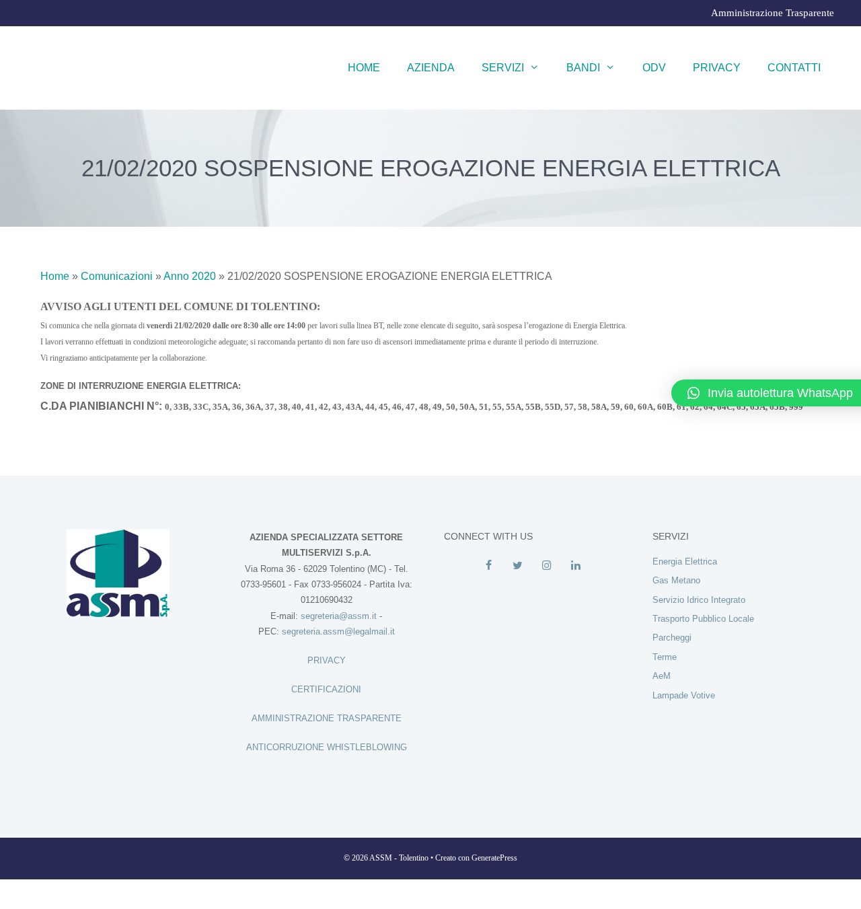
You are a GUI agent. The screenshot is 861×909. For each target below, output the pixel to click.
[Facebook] (488, 566)
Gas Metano (676, 580)
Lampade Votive (683, 695)
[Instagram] (546, 566)
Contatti (794, 67)
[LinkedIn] (575, 566)
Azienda (431, 67)
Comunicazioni (117, 276)
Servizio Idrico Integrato (698, 600)
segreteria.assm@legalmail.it (338, 631)
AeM (661, 676)
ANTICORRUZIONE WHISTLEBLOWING (326, 747)
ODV (654, 67)
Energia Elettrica (684, 561)
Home (364, 67)
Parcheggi (671, 637)
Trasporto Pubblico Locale (703, 619)
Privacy (717, 67)
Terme (664, 657)
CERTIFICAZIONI (326, 689)
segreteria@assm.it (339, 616)
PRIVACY (326, 660)
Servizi (503, 67)
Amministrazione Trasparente (772, 12)
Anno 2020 (189, 276)
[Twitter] (517, 566)
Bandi (583, 67)
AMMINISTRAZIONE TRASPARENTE (327, 718)
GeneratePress (494, 858)
